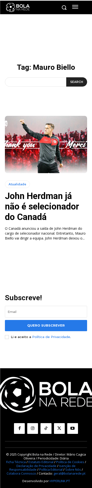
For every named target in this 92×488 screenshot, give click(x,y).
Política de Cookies (70, 462)
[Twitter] (59, 428)
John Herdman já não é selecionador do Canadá (42, 206)
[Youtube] (72, 428)
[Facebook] (19, 428)
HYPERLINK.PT (60, 481)
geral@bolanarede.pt (69, 473)
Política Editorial (51, 469)
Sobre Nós (73, 469)
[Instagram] (32, 428)
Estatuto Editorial (40, 462)
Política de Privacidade (51, 337)
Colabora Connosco (21, 473)
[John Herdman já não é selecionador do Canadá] (46, 144)
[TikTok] (45, 428)
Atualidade (17, 184)
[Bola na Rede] (18, 7)
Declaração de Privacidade (36, 466)
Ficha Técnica (16, 462)
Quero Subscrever (46, 325)
